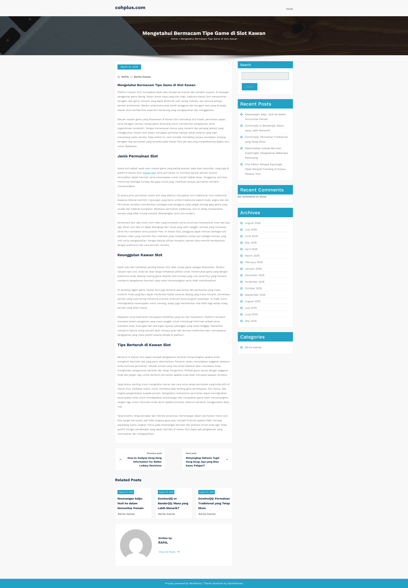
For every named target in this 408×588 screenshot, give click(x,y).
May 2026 (251, 242)
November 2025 (254, 281)
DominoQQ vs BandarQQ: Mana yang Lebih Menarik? (173, 503)
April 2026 (251, 249)
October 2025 (253, 288)
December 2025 (254, 275)
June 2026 (251, 236)
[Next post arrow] (227, 459)
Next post (191, 453)
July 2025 (251, 307)
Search (245, 65)
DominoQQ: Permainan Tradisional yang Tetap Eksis (214, 503)
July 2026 (251, 229)
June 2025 (251, 314)
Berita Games (142, 76)
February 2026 (254, 262)
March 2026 (252, 255)
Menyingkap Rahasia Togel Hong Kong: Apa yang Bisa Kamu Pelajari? (202, 461)
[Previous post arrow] (121, 459)
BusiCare (218, 583)
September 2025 (255, 294)
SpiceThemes (235, 583)
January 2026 (253, 268)
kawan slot (149, 172)
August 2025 (252, 301)
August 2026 (253, 223)
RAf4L (125, 76)
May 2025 (251, 320)
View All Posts (167, 551)
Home (289, 8)
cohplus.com (130, 7)
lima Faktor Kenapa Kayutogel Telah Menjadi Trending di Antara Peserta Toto (265, 169)
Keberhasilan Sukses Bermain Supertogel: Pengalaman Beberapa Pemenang (266, 153)
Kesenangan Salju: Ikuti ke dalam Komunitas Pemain (130, 503)
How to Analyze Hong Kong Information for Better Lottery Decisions (144, 461)
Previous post (154, 453)
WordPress (195, 583)
